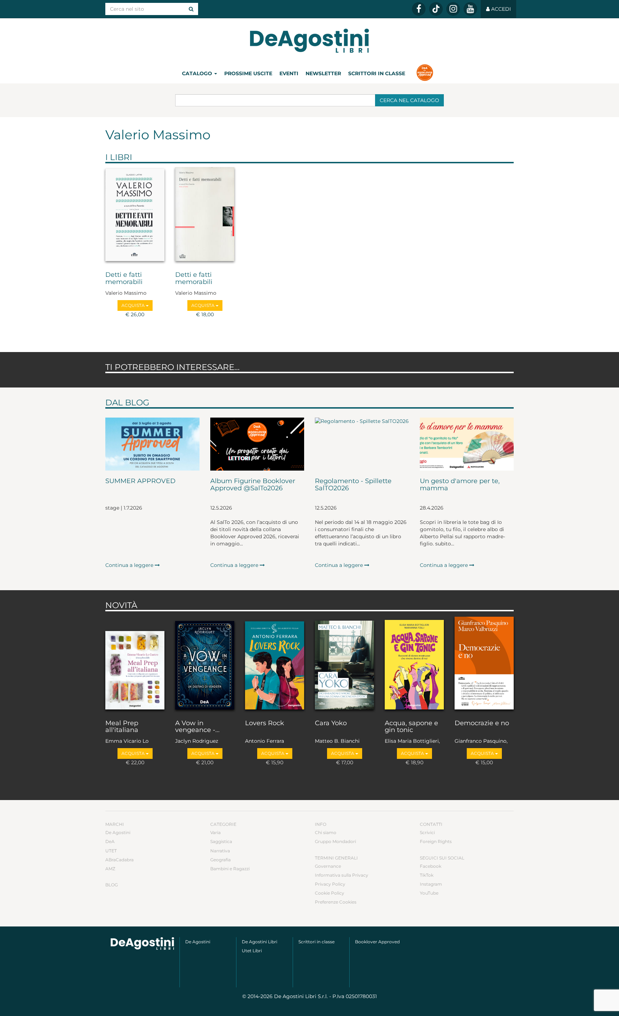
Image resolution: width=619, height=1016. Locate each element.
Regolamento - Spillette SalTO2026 (353, 485)
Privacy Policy (330, 884)
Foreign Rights (436, 841)
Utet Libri (252, 950)
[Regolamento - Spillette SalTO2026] (362, 444)
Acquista (133, 305)
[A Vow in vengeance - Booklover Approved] (204, 663)
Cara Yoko (331, 723)
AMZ (110, 868)
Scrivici (427, 832)
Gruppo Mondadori (335, 841)
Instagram (431, 884)
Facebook (430, 866)
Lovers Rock (264, 723)
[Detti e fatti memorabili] (134, 215)
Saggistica (221, 841)
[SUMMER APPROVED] (152, 444)
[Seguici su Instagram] (453, 9)
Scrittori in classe (376, 73)
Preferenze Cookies (335, 902)
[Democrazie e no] (484, 663)
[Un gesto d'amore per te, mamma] (467, 444)
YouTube (429, 893)
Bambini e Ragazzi (230, 868)
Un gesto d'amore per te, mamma (460, 485)
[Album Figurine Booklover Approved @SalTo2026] (257, 444)
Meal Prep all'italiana (121, 727)
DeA (110, 841)
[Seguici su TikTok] (436, 9)
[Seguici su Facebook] (419, 9)
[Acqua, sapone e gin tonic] (414, 663)
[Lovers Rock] (274, 663)
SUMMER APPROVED (140, 481)
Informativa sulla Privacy (341, 875)
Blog (111, 884)
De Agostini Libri (259, 941)
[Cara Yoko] (344, 663)
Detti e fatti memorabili (124, 278)
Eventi (288, 73)
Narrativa (220, 850)
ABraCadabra (119, 859)
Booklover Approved (377, 941)
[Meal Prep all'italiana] (134, 663)
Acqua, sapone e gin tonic (411, 727)
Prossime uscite (248, 73)
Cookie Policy (329, 893)
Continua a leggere (130, 565)
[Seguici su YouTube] (470, 9)
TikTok (426, 875)
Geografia (220, 859)
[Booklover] (424, 73)
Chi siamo (325, 832)
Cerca (409, 100)
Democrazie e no (482, 723)
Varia (215, 832)
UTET (111, 850)
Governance (328, 866)
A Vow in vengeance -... (197, 727)
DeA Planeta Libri (309, 41)
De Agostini (117, 832)
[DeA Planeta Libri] (142, 943)
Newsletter (323, 73)
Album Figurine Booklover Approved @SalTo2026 (252, 485)
